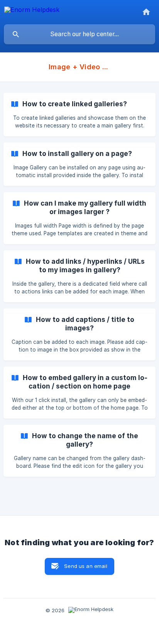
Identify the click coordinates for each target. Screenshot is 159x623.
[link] (79, 114)
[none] (31, 11)
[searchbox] (79, 34)
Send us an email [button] (85, 566)
